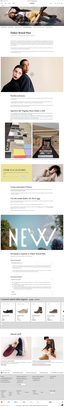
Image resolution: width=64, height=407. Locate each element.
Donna (2, 3)
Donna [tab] (31, 299)
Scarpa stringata (51, 315)
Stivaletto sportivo (36, 315)
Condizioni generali (18, 405)
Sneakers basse (20, 315)
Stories (9, 3)
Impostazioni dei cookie (45, 405)
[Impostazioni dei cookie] (62, 405)
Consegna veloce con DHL (32, 372)
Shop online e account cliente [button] (16, 279)
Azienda (34, 392)
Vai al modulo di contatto (6, 382)
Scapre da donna (4, 326)
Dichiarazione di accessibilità (37, 405)
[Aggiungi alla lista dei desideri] (13, 303)
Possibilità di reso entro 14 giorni (58, 372)
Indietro (2, 5)
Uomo (5, 3)
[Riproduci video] (32, 74)
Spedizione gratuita (44, 372)
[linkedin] (53, 378)
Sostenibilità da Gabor (36, 380)
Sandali (10, 395)
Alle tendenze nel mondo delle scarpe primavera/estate (41, 364)
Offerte (42, 392)
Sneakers (2, 395)
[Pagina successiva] (4, 324)
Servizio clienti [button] (13, 294)
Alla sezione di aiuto (20, 380)
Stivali (18, 392)
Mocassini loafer (5, 315)
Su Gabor (13, 3)
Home (1, 370)
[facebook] (51, 378)
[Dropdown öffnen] (3, 3)
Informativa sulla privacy (25, 405)
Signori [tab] (37, 299)
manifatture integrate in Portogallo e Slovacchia (18, 190)
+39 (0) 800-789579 (5, 380)
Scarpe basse (27, 392)
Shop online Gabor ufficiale (18, 372)
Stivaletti (2, 392)
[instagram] (50, 378)
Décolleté (10, 392)
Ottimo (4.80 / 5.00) (5, 372)
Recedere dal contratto (19, 384)
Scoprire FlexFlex (3, 364)
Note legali (30, 405)
